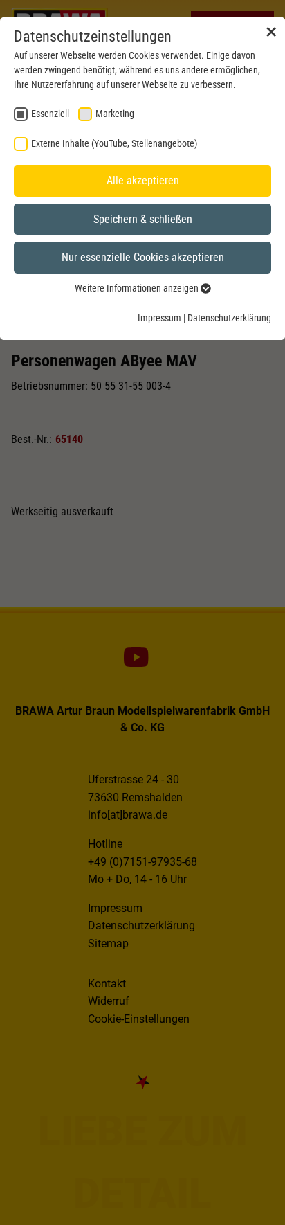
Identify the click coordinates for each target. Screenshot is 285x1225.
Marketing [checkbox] (114, 113)
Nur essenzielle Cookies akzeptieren (143, 257)
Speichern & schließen (142, 219)
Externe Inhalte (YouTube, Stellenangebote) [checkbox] (114, 143)
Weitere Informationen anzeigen (138, 288)
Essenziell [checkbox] (50, 113)
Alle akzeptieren (143, 180)
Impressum (159, 317)
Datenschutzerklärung (229, 317)
